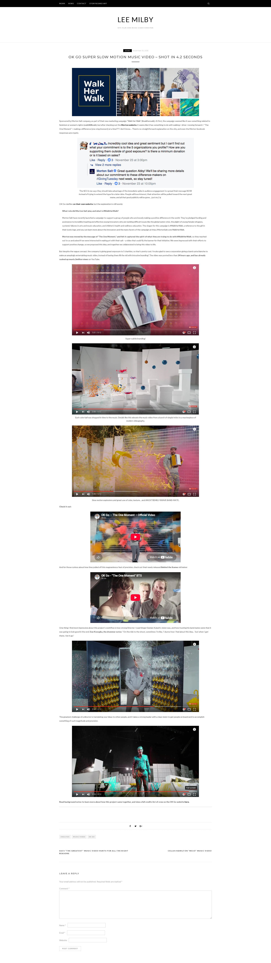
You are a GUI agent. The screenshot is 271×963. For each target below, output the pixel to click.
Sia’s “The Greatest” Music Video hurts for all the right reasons (93, 852)
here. (187, 802)
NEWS (71, 3)
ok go (92, 837)
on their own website (83, 204)
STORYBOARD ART (98, 3)
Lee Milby (136, 20)
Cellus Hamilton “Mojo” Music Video (190, 851)
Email (62, 933)
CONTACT (81, 3)
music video (79, 837)
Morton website (128, 125)
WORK (62, 3)
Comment (64, 888)
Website (63, 940)
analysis (65, 837)
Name (62, 925)
